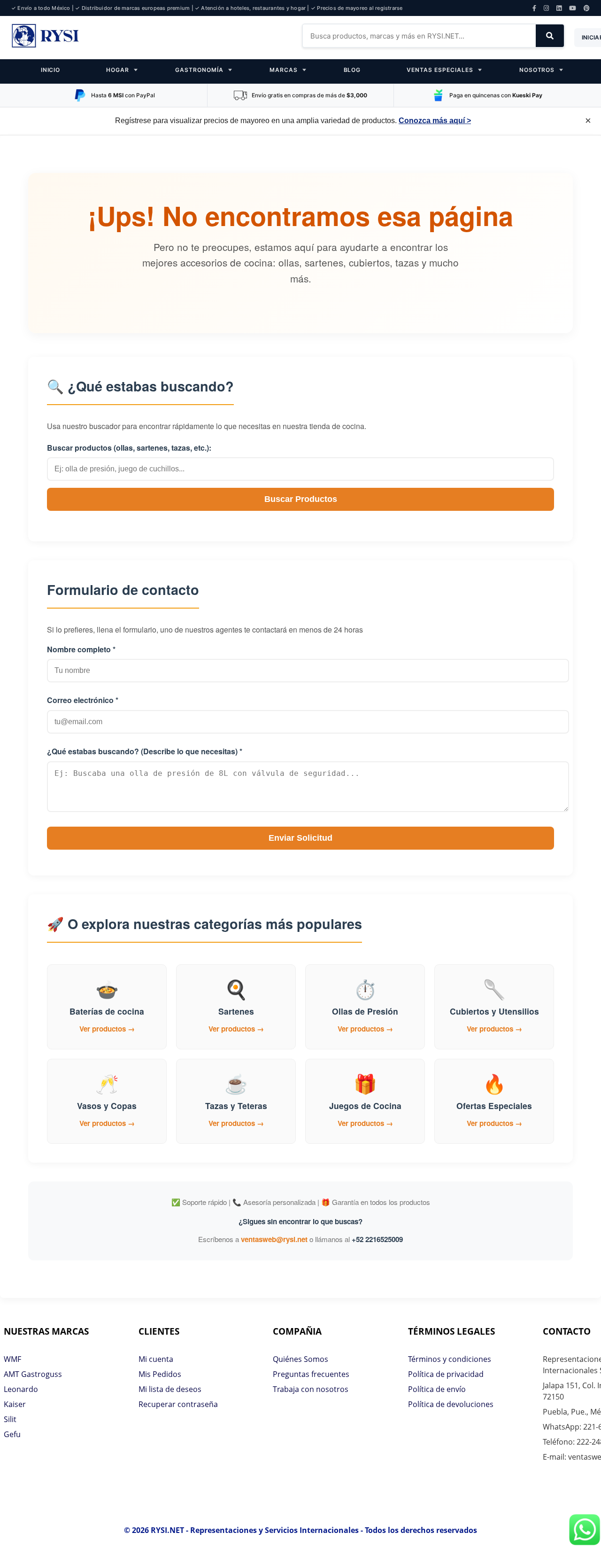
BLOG (352, 69)
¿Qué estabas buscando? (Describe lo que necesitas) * (144, 751)
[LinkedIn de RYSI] (559, 8)
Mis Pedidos (160, 1374)
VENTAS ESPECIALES (440, 69)
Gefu (12, 1434)
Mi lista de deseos (170, 1389)
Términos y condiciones (449, 1359)
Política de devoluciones (450, 1404)
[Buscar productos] (550, 35)
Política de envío (437, 1389)
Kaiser (15, 1404)
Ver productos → (107, 1029)
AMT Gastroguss (33, 1374)
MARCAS (284, 69)
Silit (10, 1419)
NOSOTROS (537, 69)
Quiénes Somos (300, 1359)
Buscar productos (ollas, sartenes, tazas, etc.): (129, 447)
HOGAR (117, 69)
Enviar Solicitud (300, 838)
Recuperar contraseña (178, 1404)
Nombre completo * (81, 649)
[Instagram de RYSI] (546, 8)
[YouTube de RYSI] (572, 8)
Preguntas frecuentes (311, 1374)
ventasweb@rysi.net (274, 1239)
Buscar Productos (300, 499)
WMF (12, 1359)
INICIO (51, 69)
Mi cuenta (156, 1359)
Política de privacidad (446, 1374)
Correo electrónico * (82, 700)
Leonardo (21, 1389)
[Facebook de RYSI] (534, 8)
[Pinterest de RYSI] (587, 8)
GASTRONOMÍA (199, 69)
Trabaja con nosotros (310, 1389)
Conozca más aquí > (435, 121)
